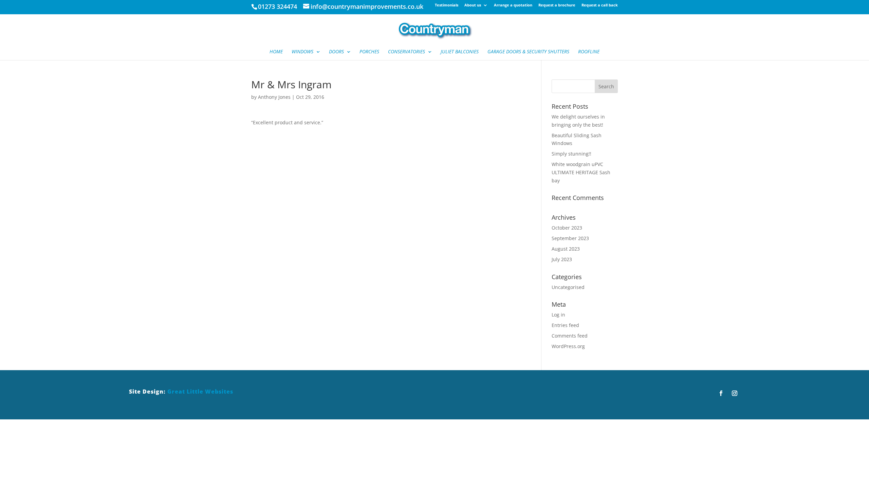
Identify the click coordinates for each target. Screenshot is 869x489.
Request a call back (599, 5)
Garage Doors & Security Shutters (528, 52)
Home (276, 52)
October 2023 (567, 227)
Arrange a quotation (513, 5)
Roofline (588, 52)
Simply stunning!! (571, 153)
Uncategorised (568, 287)
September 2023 (570, 238)
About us (472, 5)
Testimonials (446, 5)
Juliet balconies (460, 52)
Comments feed (570, 335)
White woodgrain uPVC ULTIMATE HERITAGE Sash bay (581, 172)
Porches (369, 52)
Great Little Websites (200, 391)
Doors (336, 52)
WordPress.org (568, 346)
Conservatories (406, 52)
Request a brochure (556, 5)
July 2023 (562, 259)
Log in (558, 314)
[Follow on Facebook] (721, 393)
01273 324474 (277, 6)
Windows (302, 52)
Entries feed (565, 325)
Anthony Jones (274, 97)
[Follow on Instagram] (734, 393)
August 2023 (566, 249)
